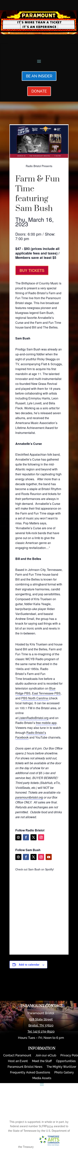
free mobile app (46, 723)
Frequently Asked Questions (30, 1072)
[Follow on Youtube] (49, 857)
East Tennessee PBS (46, 693)
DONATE (39, 91)
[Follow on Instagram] (41, 837)
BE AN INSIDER (39, 76)
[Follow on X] (33, 837)
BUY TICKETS (32, 270)
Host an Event (18, 1061)
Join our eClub (45, 1055)
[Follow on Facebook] (26, 837)
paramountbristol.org (29, 797)
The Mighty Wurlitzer (61, 1067)
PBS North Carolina (35, 698)
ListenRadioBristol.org (33, 718)
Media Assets (41, 1078)
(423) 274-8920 (44, 1031)
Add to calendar (29, 964)
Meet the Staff (42, 1061)
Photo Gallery (64, 1072)
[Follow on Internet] (18, 837)
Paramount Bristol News (25, 1067)
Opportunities (66, 1061)
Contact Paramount (17, 1055)
